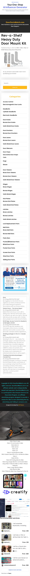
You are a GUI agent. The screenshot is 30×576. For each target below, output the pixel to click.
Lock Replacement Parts (11, 224)
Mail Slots (6, 227)
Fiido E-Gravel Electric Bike (15, 452)
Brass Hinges (7, 187)
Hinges (5, 184)
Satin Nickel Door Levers (11, 144)
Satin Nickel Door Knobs (11, 126)
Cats (4, 157)
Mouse (5, 164)
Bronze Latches (8, 215)
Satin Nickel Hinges (9, 194)
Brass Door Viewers (9, 172)
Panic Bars (6, 238)
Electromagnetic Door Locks (12, 104)
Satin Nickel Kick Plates (10, 205)
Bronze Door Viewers (9, 176)
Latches (5, 209)
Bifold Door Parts (8, 244)
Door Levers (7, 137)
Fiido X (15, 456)
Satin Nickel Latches (9, 219)
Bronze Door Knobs (9, 122)
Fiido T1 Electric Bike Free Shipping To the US (15, 471)
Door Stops (6, 152)
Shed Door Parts (8, 256)
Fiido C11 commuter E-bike (15, 443)
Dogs (4, 161)
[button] (15, 32)
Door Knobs (7, 120)
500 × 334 (19, 48)
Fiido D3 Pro (15, 458)
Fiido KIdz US (15, 445)
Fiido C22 (15, 449)
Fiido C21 (15, 450)
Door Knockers (8, 130)
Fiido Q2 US (15, 447)
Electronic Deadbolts (10, 115)
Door (4, 297)
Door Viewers (7, 170)
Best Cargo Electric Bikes (15, 467)
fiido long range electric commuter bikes (15, 462)
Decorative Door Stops (10, 155)
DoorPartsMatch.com (15, 22)
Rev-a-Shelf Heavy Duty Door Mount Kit (15, 49)
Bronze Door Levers (9, 140)
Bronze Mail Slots (8, 234)
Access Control (8, 102)
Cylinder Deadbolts (9, 112)
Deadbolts (6, 109)
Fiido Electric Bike (15, 469)
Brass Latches (7, 212)
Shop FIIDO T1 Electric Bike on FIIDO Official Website (15, 464)
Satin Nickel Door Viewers (11, 180)
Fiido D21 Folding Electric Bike (15, 460)
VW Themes (21, 405)
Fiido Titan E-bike (15, 441)
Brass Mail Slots (8, 230)
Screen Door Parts (9, 252)
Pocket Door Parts (9, 248)
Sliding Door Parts (9, 260)
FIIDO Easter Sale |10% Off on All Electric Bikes (15, 454)
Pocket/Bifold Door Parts (11, 242)
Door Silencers (7, 148)
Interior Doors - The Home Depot (12, 308)
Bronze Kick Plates (9, 201)
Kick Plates (6, 198)
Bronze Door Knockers (10, 133)
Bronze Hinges (7, 190)
